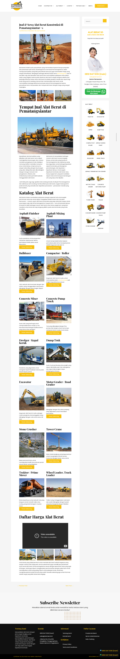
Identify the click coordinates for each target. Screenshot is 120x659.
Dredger (100, 228)
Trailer (100, 200)
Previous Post (22, 586)
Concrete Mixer (90, 213)
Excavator (100, 117)
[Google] (116, 276)
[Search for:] (95, 21)
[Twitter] (116, 269)
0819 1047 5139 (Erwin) (95, 74)
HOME (40, 6)
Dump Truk (100, 130)
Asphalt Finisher (90, 171)
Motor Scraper (101, 171)
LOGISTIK (69, 6)
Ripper (90, 130)
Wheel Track (101, 158)
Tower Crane (90, 200)
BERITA (90, 6)
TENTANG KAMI (80, 6)
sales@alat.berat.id (95, 77)
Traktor (90, 117)
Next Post (69, 586)
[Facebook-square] (116, 266)
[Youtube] (116, 273)
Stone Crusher (90, 226)
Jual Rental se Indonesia (26, 31)
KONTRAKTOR (48, 6)
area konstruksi (62, 280)
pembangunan (61, 73)
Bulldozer (90, 158)
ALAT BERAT (59, 6)
